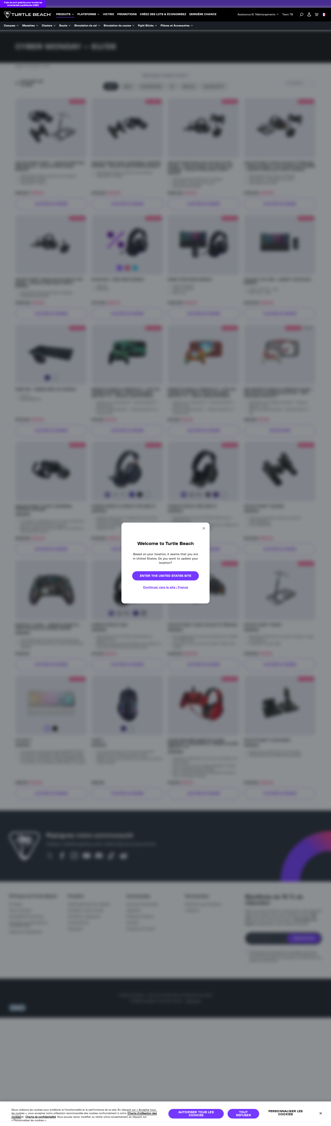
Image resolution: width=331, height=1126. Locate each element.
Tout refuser (243, 1113)
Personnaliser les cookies (285, 1112)
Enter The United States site (165, 576)
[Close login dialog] (201, 659)
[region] (165, 1113)
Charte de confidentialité (40, 1117)
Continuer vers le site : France (165, 587)
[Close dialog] (204, 528)
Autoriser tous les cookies (196, 1113)
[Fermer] (320, 1113)
